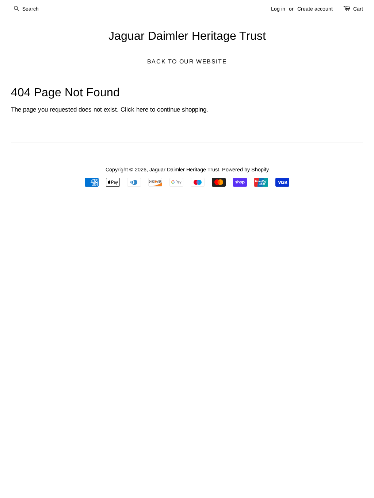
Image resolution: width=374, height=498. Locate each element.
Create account (315, 9)
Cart (358, 9)
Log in (278, 9)
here (142, 109)
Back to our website (187, 61)
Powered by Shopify (245, 169)
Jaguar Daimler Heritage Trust (187, 35)
